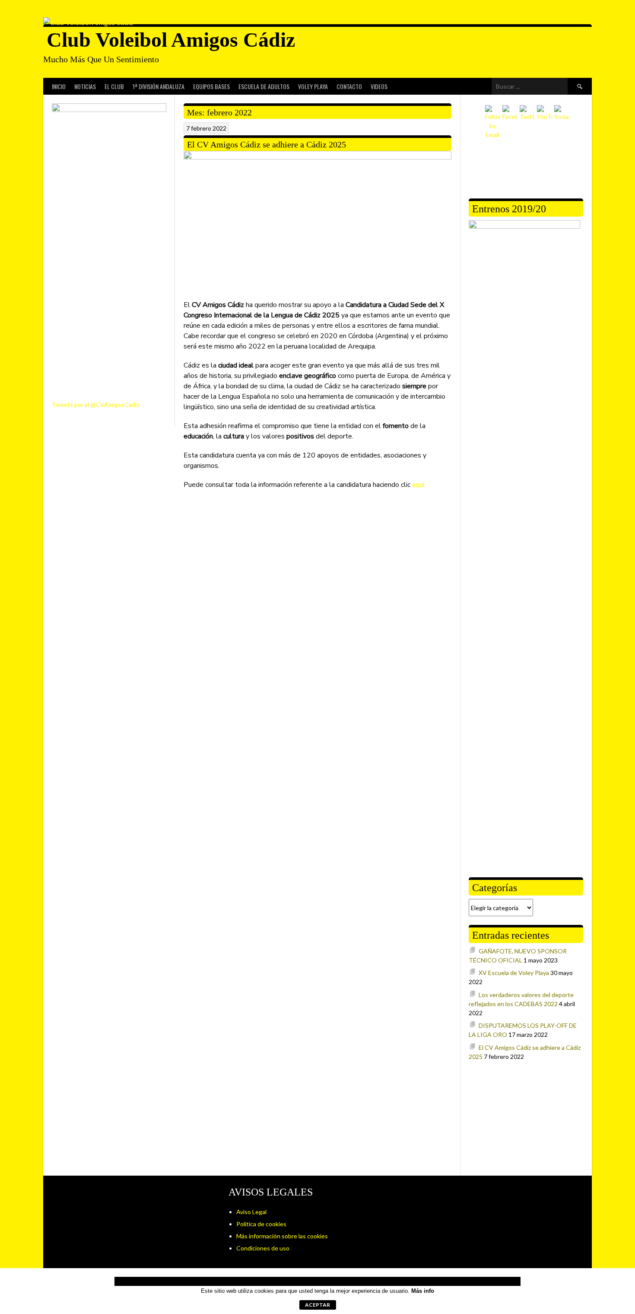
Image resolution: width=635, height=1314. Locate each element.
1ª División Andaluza (158, 86)
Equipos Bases (211, 86)
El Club (114, 86)
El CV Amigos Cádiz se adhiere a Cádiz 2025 (266, 144)
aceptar (317, 1304)
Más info (422, 1291)
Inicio (59, 86)
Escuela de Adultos (263, 86)
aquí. (418, 484)
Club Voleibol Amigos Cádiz (171, 39)
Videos (379, 86)
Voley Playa (313, 86)
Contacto (349, 86)
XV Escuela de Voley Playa (514, 972)
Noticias (85, 86)
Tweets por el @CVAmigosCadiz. (96, 404)
